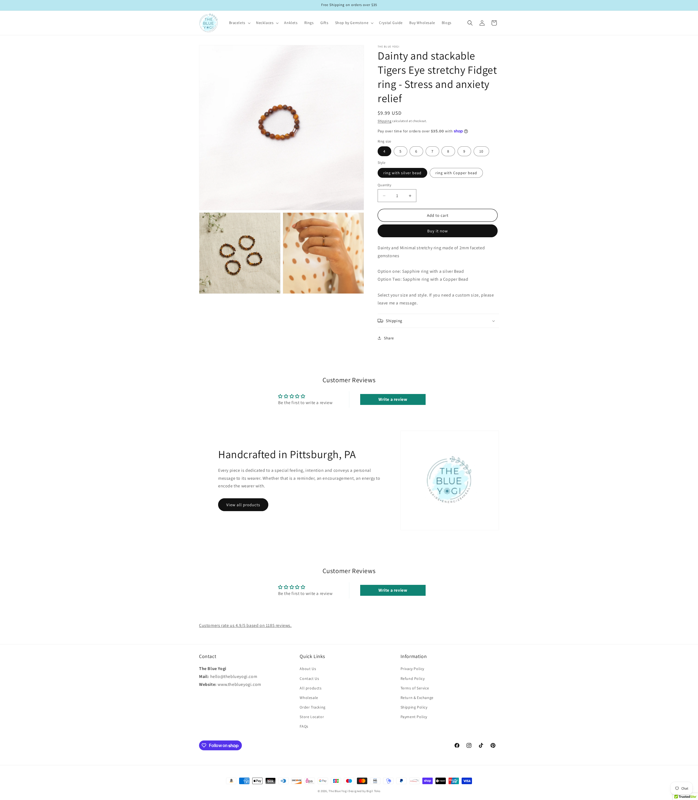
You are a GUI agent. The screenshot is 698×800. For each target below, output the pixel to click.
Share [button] (389, 338)
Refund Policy (413, 678)
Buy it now (437, 230)
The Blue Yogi (338, 791)
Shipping (385, 121)
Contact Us (309, 678)
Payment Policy (414, 716)
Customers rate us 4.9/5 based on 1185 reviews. (245, 625)
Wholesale (309, 697)
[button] (239, 22)
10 (481, 151)
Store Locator (312, 716)
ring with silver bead (402, 172)
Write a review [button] (392, 399)
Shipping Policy (414, 707)
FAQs (304, 726)
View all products (243, 504)
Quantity (384, 185)
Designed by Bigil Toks (364, 791)
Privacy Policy (412, 668)
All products (310, 687)
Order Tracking (312, 707)
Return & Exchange (417, 697)
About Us (308, 668)
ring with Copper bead (456, 172)
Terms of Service (415, 687)
